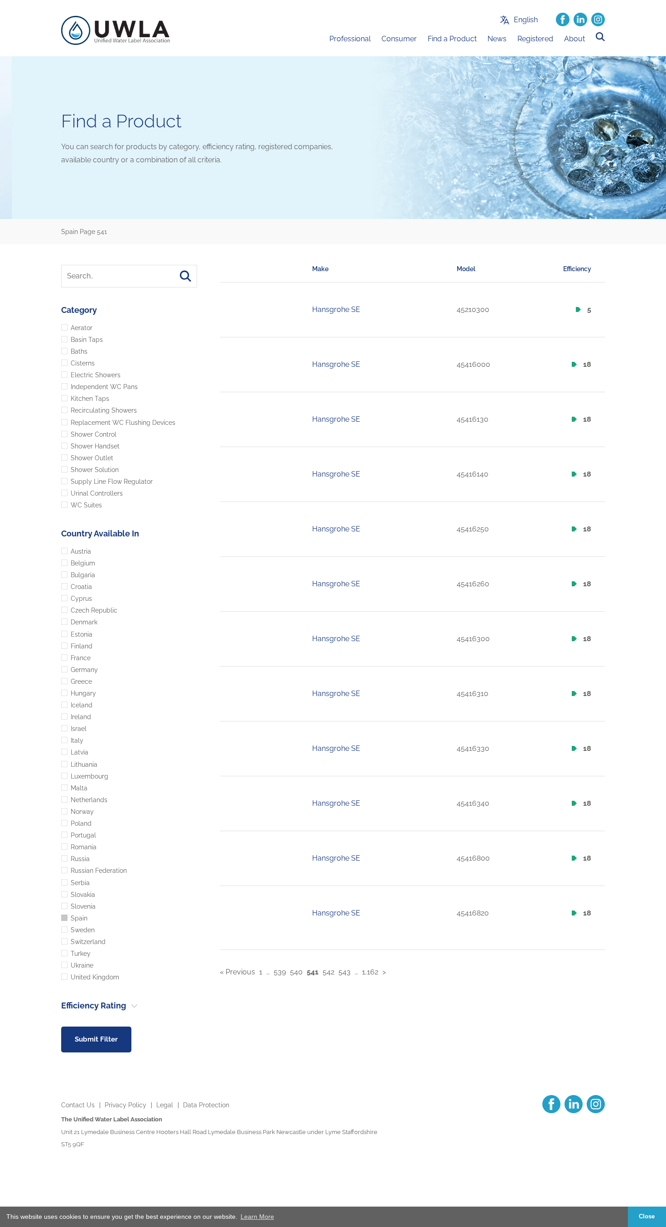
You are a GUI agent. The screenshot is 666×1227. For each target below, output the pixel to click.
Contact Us (78, 1105)
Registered (535, 38)
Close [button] (647, 1216)
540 (296, 972)
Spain (69, 231)
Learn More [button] (257, 1216)
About (574, 38)
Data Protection (206, 1105)
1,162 (370, 972)
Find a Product (452, 38)
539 (280, 972)
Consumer (399, 38)
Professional (350, 38)
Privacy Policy (125, 1105)
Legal (164, 1105)
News (497, 38)
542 (328, 972)
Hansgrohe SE (336, 310)
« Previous (237, 972)
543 (344, 972)
